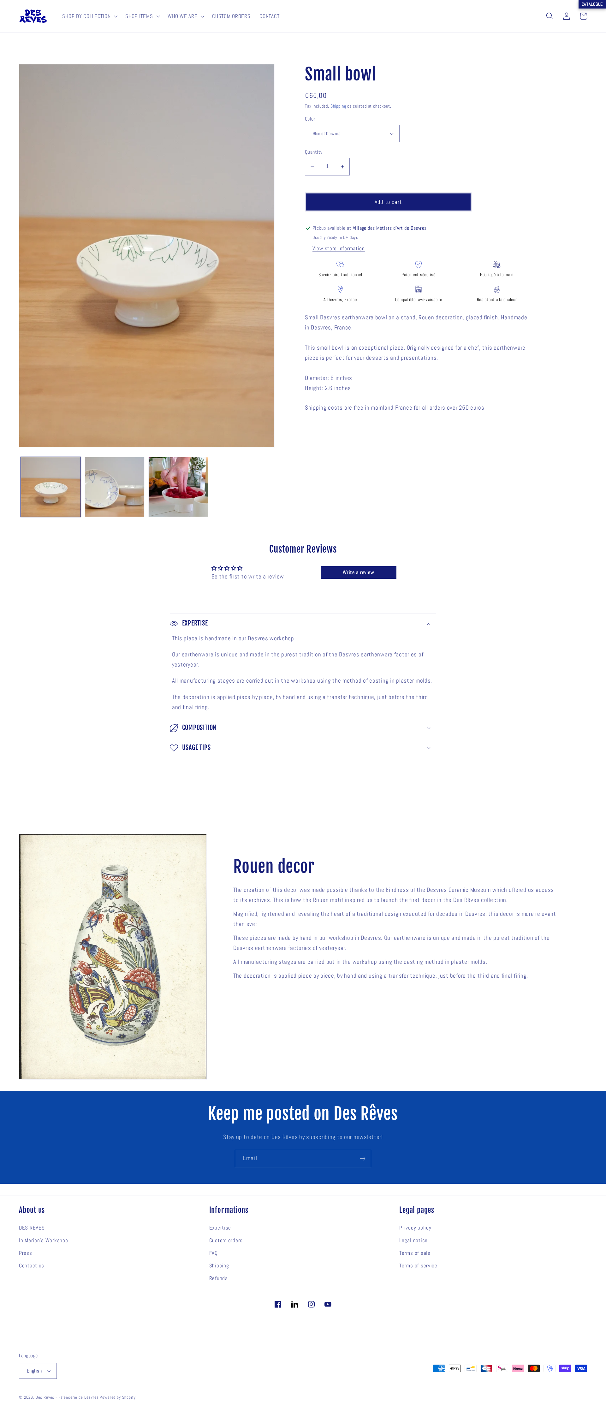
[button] (89, 16)
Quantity (314, 152)
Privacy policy (415, 1227)
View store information (338, 248)
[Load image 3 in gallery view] (115, 487)
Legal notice (413, 1240)
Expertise (220, 1227)
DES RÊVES (32, 1227)
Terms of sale (414, 1253)
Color (310, 119)
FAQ (213, 1253)
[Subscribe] (362, 1158)
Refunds (218, 1278)
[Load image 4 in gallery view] (178, 487)
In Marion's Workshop (43, 1240)
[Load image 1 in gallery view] (51, 487)
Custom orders (226, 1240)
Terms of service (418, 1265)
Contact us (31, 1265)
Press (25, 1253)
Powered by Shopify (117, 1397)
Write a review (358, 572)
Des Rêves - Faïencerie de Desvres (67, 1397)
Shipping (338, 106)
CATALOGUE (592, 4)
